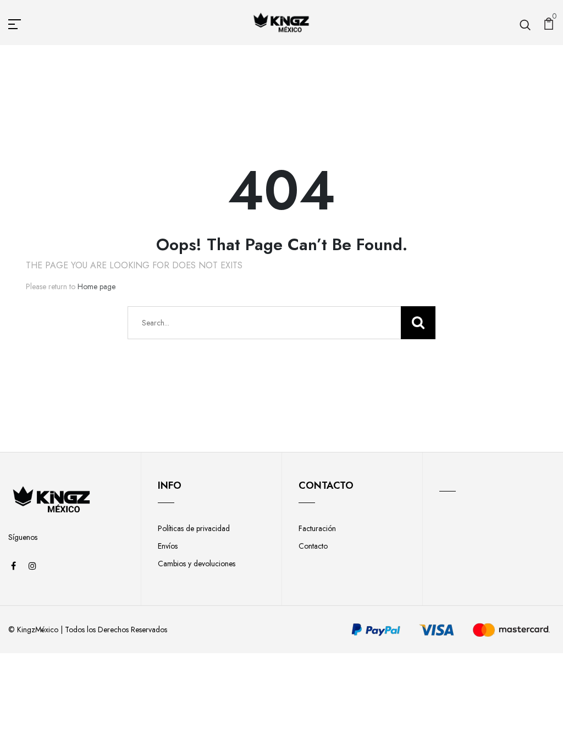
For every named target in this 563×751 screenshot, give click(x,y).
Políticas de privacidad (194, 528)
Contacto (313, 545)
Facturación (317, 528)
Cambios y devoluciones (196, 563)
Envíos (168, 545)
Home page (96, 286)
